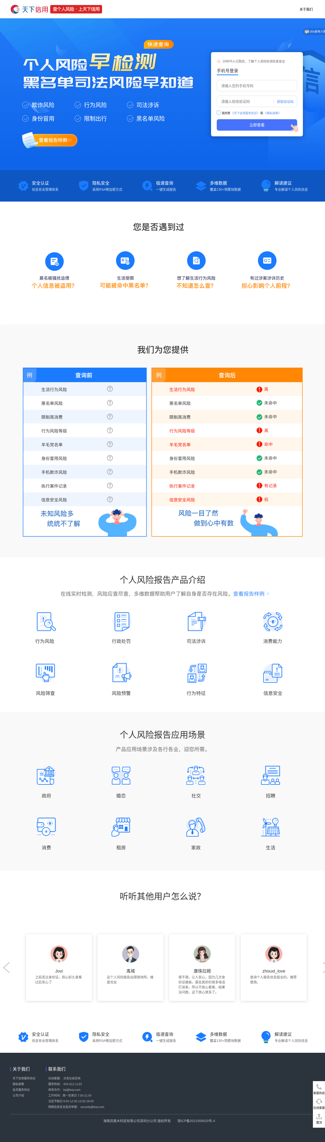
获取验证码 (285, 102)
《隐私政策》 (272, 113)
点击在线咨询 (71, 1078)
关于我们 (306, 9)
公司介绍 (18, 1095)
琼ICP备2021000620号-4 (196, 1121)
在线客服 (319, 1108)
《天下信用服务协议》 (245, 113)
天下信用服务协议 (24, 1078)
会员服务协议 (21, 1090)
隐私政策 (18, 1084)
